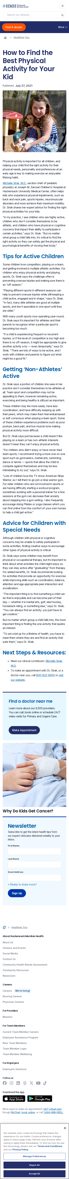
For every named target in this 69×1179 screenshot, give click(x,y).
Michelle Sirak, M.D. (14, 183)
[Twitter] (31, 1083)
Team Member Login (15, 1048)
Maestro (7, 1016)
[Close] (65, 1128)
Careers (7, 990)
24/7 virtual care (52, 1109)
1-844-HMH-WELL (53, 1112)
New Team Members (15, 1043)
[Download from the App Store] (14, 1098)
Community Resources (16, 970)
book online (28, 1112)
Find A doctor (13, 27)
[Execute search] (63, 14)
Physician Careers (13, 1001)
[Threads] (25, 1083)
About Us (8, 942)
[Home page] (5, 37)
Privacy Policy (20, 1149)
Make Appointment (24, 730)
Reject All (34, 1165)
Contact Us (9, 959)
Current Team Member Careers (21, 1031)
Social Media (10, 953)
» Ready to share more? (22, 884)
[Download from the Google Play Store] (39, 1098)
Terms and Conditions (49, 1146)
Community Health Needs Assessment (25, 964)
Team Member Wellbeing (17, 1054)
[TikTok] (45, 1083)
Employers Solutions (14, 1069)
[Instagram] (11, 1083)
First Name (13, 845)
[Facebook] (5, 1083)
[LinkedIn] (18, 1083)
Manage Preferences (34, 1156)
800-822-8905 (45, 675)
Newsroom (9, 975)
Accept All (34, 1173)
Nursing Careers (12, 996)
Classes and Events (14, 947)
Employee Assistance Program (20, 1037)
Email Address (15, 872)
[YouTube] (38, 1083)
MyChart (15, 1112)
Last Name (13, 859)
